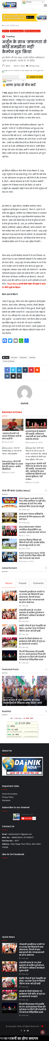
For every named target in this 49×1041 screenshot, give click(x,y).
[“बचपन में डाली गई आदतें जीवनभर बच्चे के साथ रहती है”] (12, 425)
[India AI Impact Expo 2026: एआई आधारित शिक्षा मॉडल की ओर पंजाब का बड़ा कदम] (9, 557)
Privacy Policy (7, 797)
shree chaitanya (8, 361)
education (23, 357)
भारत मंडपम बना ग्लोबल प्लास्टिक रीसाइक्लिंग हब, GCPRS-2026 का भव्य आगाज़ (32, 530)
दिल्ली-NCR (15, 25)
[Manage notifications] (42, 1032)
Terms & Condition (10, 794)
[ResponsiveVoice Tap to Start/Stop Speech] (10, 77)
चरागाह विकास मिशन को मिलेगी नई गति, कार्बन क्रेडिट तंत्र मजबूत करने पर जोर (32, 543)
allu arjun (14, 357)
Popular (22, 583)
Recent (8, 583)
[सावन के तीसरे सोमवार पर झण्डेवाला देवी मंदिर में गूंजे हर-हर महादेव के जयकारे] (9, 642)
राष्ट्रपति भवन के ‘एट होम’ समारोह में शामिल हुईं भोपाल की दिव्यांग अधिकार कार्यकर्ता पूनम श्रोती (32, 614)
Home (6, 25)
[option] (24, 691)
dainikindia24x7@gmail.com (20, 834)
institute (32, 357)
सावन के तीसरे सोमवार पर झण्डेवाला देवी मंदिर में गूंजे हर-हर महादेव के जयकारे (32, 641)
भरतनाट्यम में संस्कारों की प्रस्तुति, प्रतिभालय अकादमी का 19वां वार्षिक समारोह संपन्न (36, 435)
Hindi (9, 81)
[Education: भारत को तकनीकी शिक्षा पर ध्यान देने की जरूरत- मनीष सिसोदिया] (12, 453)
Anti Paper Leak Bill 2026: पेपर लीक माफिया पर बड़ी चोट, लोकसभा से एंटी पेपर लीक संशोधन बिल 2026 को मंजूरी (32, 502)
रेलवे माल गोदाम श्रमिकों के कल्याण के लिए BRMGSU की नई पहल (32, 517)
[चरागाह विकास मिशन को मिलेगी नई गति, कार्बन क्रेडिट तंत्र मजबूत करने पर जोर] (9, 544)
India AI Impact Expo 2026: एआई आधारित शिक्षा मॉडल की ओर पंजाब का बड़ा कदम (32, 556)
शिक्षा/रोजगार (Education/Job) (32, 31)
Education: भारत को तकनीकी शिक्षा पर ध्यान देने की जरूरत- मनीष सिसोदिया (12, 465)
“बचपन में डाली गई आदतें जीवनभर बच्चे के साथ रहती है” (12, 436)
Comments (38, 583)
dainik (8, 66)
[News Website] (9, 5)
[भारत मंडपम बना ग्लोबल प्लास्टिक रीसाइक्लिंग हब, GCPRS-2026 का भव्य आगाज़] (9, 531)
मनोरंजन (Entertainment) (16, 31)
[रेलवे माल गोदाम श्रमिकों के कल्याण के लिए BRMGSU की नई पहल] (9, 518)
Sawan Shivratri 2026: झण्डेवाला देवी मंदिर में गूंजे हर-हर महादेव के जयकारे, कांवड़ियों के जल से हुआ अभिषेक (22, 700)
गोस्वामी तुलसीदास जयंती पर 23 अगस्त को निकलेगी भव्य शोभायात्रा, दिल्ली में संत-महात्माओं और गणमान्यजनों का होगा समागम (32, 597)
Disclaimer (6, 800)
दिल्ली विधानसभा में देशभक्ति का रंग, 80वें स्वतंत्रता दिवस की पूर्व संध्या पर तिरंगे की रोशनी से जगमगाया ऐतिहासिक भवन (32, 655)
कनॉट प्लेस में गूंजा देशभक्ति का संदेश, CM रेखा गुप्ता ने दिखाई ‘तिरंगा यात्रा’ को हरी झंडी (32, 628)
